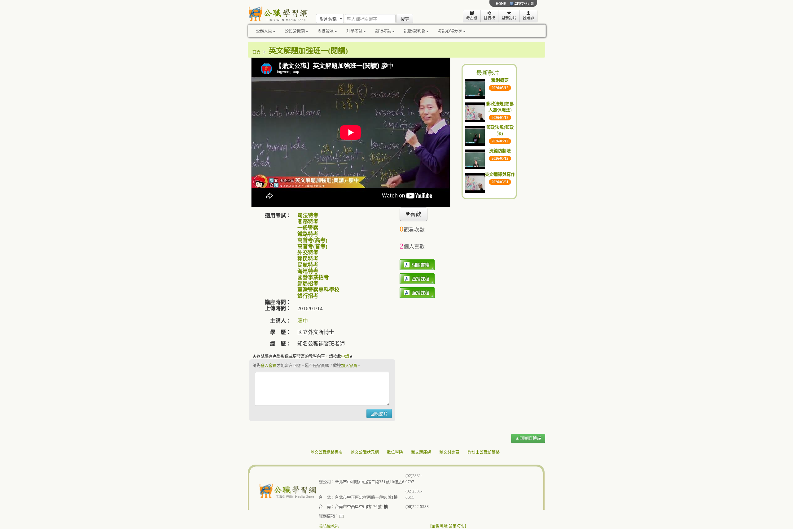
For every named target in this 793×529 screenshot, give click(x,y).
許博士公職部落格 (483, 452)
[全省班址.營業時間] (448, 525)
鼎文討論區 (449, 452)
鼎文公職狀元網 (365, 452)
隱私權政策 (329, 525)
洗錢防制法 (500, 151)
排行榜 (489, 18)
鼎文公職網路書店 (326, 452)
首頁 (256, 52)
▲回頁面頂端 (528, 438)
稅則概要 (500, 80)
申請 (345, 356)
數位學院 (395, 452)
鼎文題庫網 (421, 452)
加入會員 (349, 365)
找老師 (528, 18)
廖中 (302, 321)
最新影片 (509, 18)
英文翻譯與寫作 (500, 174)
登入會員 (269, 365)
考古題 (471, 18)
